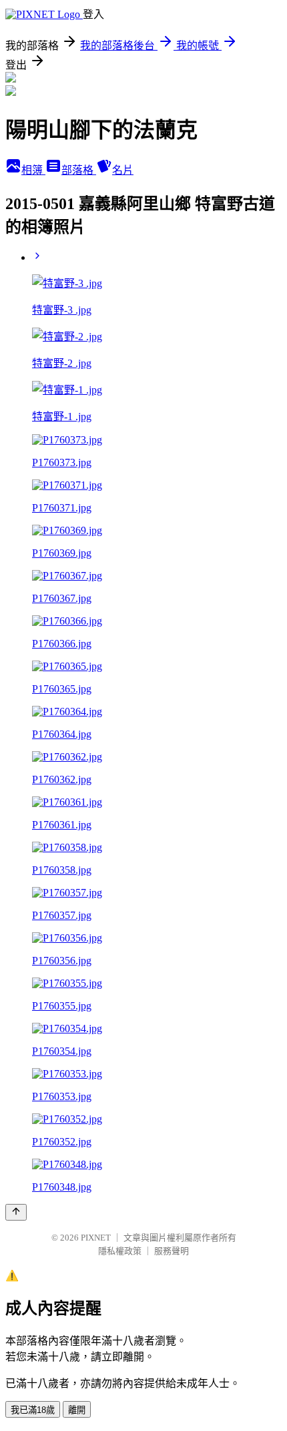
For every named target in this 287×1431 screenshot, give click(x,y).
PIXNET (96, 1238)
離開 (76, 1410)
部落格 (78, 170)
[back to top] (16, 1212)
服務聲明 (171, 1251)
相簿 (33, 170)
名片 (122, 170)
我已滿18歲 (33, 1410)
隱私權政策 (119, 1251)
